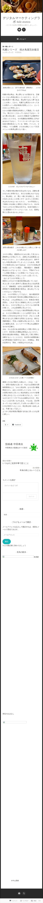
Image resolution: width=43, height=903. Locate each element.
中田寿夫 (18, 52)
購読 (6, 541)
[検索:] (21, 515)
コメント (31, 496)
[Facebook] (19, 30)
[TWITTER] (24, 893)
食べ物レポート (8, 46)
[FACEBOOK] (19, 893)
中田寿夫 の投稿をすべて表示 (16, 448)
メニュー (22, 39)
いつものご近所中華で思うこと (16, 462)
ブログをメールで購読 (21, 522)
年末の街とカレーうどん (30, 469)
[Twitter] (24, 30)
